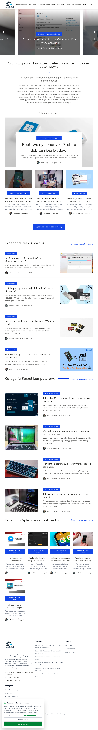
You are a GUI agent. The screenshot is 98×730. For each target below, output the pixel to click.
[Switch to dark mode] (91, 4)
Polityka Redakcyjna (61, 714)
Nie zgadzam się (23, 719)
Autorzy (68, 641)
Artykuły (38, 641)
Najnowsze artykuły (21, 4)
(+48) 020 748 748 (13, 677)
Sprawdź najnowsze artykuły (49, 227)
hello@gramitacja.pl (13, 680)
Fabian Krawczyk (70, 652)
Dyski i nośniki (32, 4)
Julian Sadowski (70, 649)
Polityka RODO (49, 714)
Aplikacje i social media (57, 4)
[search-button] (86, 5)
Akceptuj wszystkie (23, 724)
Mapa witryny (72, 714)
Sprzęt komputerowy (44, 4)
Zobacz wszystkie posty (82, 244)
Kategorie (9, 686)
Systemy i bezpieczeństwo (73, 4)
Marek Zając (68, 645)
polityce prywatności (30, 715)
